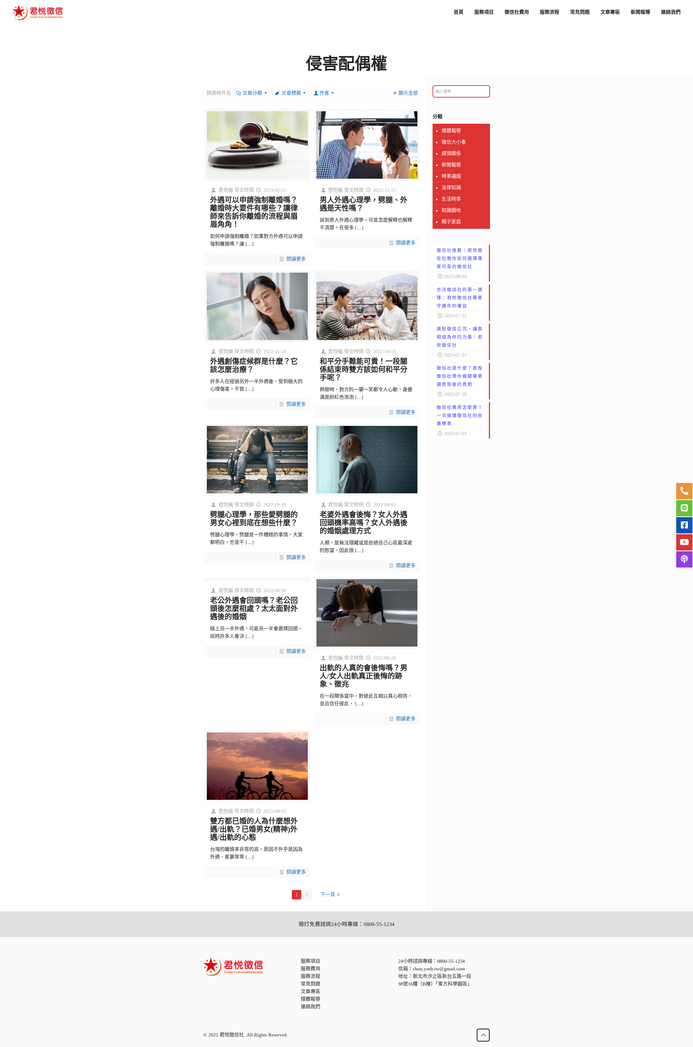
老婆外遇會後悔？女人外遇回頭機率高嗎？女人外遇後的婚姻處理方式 (363, 523)
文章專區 (310, 991)
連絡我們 (310, 1006)
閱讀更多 (296, 259)
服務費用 (310, 968)
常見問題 (310, 984)
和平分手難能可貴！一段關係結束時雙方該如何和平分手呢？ (363, 369)
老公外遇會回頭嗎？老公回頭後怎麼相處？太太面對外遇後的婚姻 (254, 608)
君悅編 (225, 190)
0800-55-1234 (451, 961)
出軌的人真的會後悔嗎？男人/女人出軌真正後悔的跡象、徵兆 (363, 676)
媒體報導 (451, 130)
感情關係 (451, 153)
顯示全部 (408, 93)
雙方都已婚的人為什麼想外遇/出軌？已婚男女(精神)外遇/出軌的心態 (254, 829)
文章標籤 (291, 93)
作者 (324, 93)
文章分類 (252, 93)
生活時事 (451, 199)
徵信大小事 (454, 142)
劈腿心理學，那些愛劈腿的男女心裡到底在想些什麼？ (254, 519)
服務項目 (310, 961)
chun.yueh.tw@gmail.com (439, 968)
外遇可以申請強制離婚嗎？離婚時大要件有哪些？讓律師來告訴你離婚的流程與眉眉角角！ (254, 212)
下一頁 (328, 894)
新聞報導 (451, 165)
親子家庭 (451, 221)
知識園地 (451, 210)
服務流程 (310, 976)
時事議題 (451, 176)
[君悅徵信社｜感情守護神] (37, 12)
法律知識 (451, 187)
